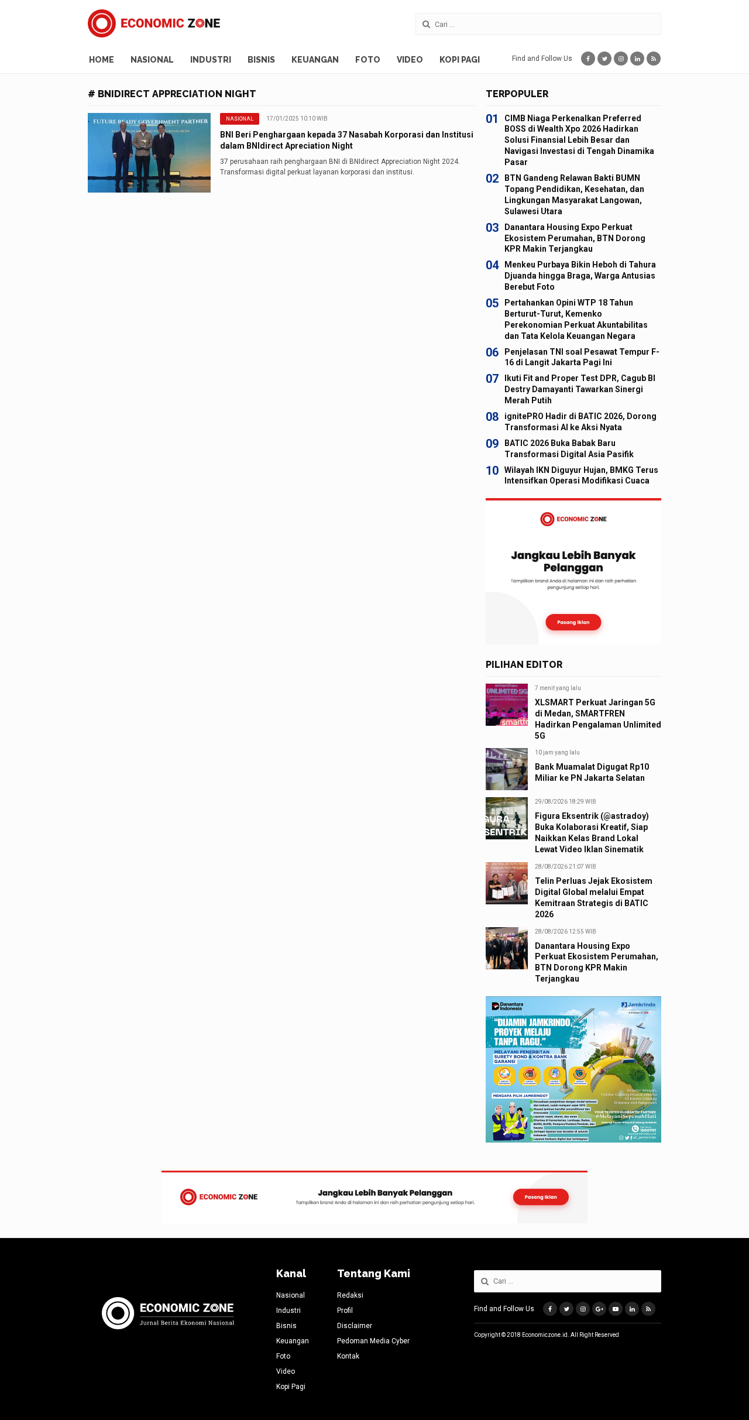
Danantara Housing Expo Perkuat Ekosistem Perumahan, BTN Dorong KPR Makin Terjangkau (574, 238)
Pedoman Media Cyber (373, 1341)
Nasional (152, 59)
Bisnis (261, 59)
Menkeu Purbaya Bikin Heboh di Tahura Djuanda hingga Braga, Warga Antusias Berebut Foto (580, 275)
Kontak (348, 1356)
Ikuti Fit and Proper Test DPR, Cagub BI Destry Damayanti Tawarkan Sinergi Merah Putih (579, 389)
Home (101, 59)
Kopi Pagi (459, 59)
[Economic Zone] (154, 23)
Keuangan (315, 59)
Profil (345, 1310)
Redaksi (350, 1295)
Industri (210, 59)
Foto (367, 59)
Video (410, 59)
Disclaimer (354, 1326)
